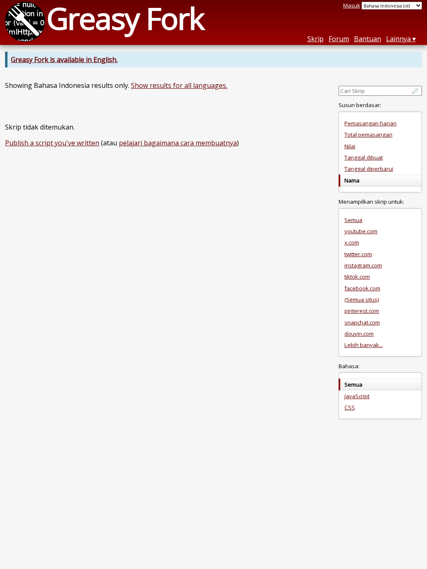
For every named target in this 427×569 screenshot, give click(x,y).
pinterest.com (361, 310)
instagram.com (363, 265)
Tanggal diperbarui (368, 168)
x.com (351, 242)
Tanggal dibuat (363, 157)
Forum (339, 38)
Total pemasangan (368, 134)
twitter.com (358, 254)
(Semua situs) (361, 299)
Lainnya (398, 38)
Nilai (349, 146)
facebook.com (362, 288)
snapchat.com (362, 322)
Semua (353, 220)
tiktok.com (357, 276)
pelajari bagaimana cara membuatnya (178, 142)
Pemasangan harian (370, 123)
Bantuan (367, 38)
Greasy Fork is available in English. (64, 59)
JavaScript (356, 396)
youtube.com (360, 231)
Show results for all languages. (179, 85)
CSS (349, 407)
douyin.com (359, 333)
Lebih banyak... (363, 345)
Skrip (315, 38)
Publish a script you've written (52, 142)
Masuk (351, 5)
